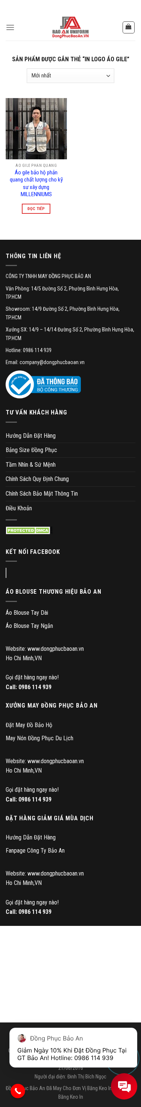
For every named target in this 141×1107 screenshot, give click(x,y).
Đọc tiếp (36, 208)
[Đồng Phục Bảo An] (70, 27)
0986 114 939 (35, 687)
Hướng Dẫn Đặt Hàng (31, 435)
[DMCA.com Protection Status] (29, 530)
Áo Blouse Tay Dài (27, 612)
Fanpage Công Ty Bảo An (35, 850)
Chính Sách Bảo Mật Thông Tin (42, 493)
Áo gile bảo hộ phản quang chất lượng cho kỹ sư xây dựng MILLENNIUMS (36, 183)
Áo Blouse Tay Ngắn (29, 625)
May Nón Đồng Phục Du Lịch (39, 738)
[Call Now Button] (18, 1091)
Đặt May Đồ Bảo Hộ (29, 725)
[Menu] (10, 27)
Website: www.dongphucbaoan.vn (45, 648)
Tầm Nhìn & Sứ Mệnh (31, 464)
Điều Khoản (19, 508)
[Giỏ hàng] (129, 27)
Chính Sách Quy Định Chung (37, 478)
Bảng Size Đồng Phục (31, 450)
